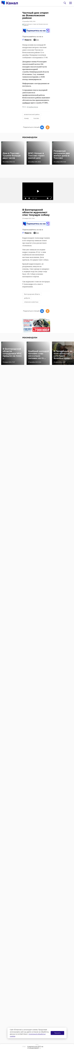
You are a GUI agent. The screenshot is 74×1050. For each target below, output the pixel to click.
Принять (57, 1033)
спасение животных (31, 302)
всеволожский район (32, 114)
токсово (36, 118)
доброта (27, 298)
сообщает (26, 103)
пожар (26, 118)
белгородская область (32, 294)
